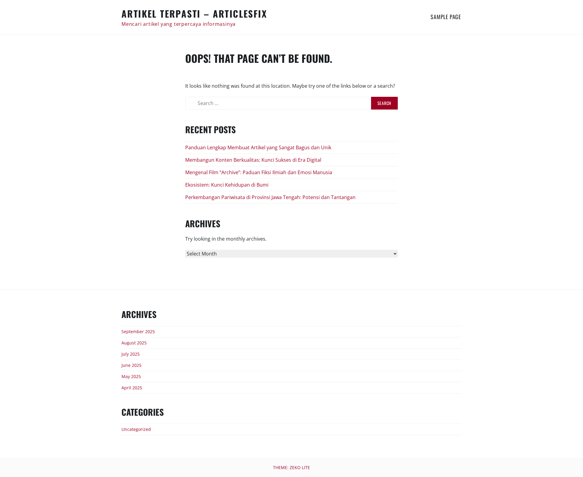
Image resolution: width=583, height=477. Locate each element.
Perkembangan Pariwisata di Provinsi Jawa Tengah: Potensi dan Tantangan (270, 197)
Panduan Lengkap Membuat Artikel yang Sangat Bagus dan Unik (258, 147)
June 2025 (131, 365)
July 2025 (130, 354)
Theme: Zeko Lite (291, 467)
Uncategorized (136, 429)
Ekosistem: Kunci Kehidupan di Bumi (226, 184)
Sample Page (446, 17)
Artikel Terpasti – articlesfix (194, 13)
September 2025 (138, 331)
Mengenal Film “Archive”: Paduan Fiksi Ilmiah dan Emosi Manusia (258, 172)
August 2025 (134, 343)
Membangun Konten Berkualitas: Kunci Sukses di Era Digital (253, 160)
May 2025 (131, 376)
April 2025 (131, 388)
